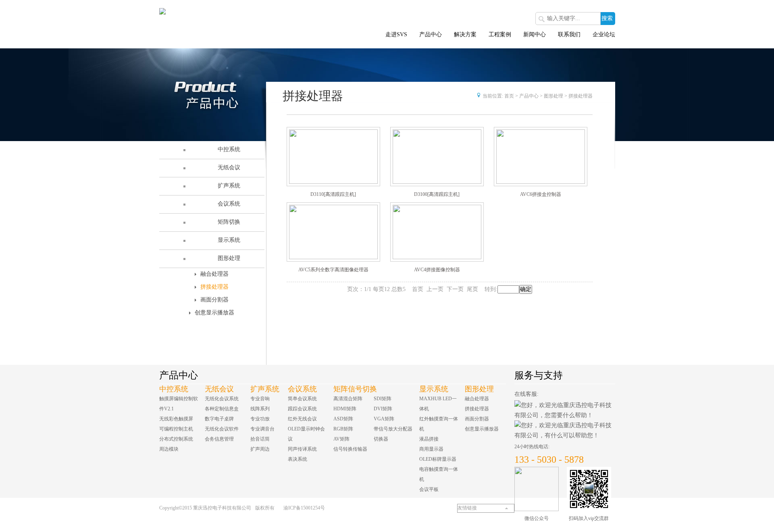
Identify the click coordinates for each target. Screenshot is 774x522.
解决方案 (465, 34)
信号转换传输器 (350, 449)
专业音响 (260, 398)
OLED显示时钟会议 (306, 434)
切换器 (381, 439)
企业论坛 (604, 34)
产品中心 (430, 34)
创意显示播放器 (214, 313)
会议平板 (429, 489)
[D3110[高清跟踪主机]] (333, 156)
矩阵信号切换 (355, 389)
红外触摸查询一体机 (438, 424)
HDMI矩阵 (344, 409)
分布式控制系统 (176, 439)
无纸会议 (219, 389)
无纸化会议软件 (222, 429)
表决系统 (297, 459)
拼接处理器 (214, 287)
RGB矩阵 (343, 429)
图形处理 (553, 96)
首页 (509, 96)
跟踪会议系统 (302, 409)
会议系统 (302, 389)
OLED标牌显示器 (437, 459)
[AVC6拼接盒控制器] (540, 156)
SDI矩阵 (382, 398)
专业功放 (260, 419)
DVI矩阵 (383, 409)
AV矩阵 (341, 439)
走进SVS (396, 34)
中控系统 (173, 389)
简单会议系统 (302, 398)
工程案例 (500, 34)
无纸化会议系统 (222, 398)
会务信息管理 (219, 439)
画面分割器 (214, 300)
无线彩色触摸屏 (176, 419)
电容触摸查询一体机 (438, 474)
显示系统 (433, 389)
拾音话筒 (260, 439)
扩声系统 (264, 389)
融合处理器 (214, 274)
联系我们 (569, 34)
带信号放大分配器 (393, 429)
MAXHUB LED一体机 (438, 404)
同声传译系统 (302, 449)
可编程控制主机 (176, 429)
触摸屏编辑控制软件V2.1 (178, 404)
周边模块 (169, 449)
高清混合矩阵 (347, 398)
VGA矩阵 (384, 419)
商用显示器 (431, 449)
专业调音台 (262, 429)
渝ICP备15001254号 (304, 508)
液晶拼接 (429, 439)
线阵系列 (260, 409)
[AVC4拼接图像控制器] (437, 232)
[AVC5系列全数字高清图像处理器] (333, 232)
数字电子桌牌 (219, 419)
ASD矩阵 (343, 419)
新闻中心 (534, 34)
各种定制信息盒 (222, 409)
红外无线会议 (302, 419)
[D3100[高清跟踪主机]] (437, 156)
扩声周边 (260, 449)
